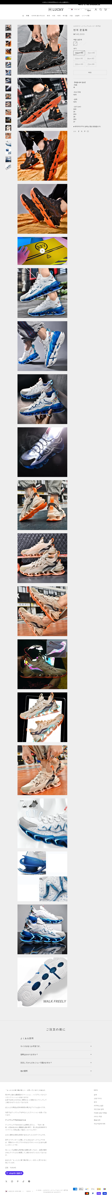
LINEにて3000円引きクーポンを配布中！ (56, 2)
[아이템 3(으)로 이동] (8, 44)
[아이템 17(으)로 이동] (8, 151)
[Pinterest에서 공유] (85, 131)
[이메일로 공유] (88, 131)
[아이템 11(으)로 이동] (8, 104)
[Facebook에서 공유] (79, 131)
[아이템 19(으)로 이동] (8, 167)
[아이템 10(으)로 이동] (8, 96)
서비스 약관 (98, 1116)
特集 (27, 15)
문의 (95, 1102)
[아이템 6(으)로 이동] (8, 65)
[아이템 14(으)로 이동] (8, 128)
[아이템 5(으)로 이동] (8, 58)
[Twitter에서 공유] (82, 131)
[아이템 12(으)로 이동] (8, 112)
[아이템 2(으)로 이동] (8, 36)
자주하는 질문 (98, 1106)
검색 (95, 1095)
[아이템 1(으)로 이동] (8, 28)
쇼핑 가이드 (98, 1098)
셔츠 (53, 15)
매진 (90, 72)
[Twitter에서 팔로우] (6, 1181)
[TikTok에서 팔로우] (23, 1181)
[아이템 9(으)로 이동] (8, 88)
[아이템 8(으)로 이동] (8, 81)
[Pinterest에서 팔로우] (18, 1181)
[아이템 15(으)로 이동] (8, 136)
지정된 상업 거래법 (100, 1113)
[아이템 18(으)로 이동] (8, 159)
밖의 (48, 15)
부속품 (65, 15)
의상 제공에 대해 (99, 1124)
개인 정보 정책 (99, 1109)
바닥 (59, 15)
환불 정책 (97, 1120)
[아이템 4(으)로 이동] (8, 51)
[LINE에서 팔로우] (29, 1181)
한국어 (29, 1191)
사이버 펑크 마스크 (38, 15)
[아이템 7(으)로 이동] (8, 73)
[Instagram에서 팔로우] (12, 1181)
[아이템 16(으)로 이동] (8, 144)
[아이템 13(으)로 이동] (8, 120)
